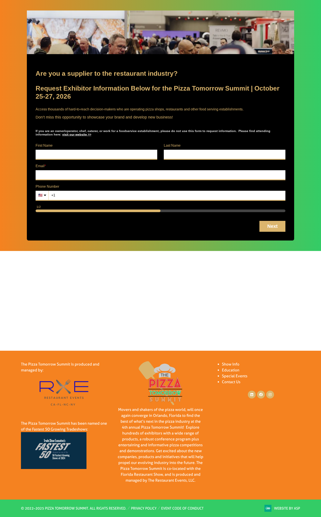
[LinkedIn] (252, 394)
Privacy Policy (144, 508)
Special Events (234, 376)
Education (230, 370)
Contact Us (231, 382)
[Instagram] (270, 394)
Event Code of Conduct (182, 508)
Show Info (230, 364)
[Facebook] (261, 394)
